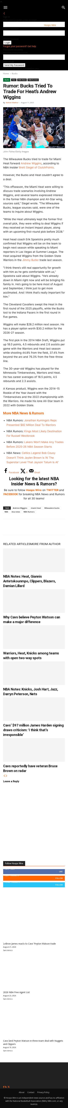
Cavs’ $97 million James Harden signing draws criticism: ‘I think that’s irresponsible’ (33, 730)
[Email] (49, 527)
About (21, 1092)
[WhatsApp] (29, 527)
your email (8, 61)
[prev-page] (4, 775)
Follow (59, 878)
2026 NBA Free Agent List (16, 992)
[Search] (63, 7)
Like (61, 871)
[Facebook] (8, 527)
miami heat (36, 508)
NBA (6, 512)
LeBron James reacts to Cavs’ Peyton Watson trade (29, 943)
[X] (18, 527)
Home (6, 73)
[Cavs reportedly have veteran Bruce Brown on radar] (34, 750)
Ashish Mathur (12, 102)
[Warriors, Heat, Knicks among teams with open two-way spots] (34, 637)
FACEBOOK (10, 494)
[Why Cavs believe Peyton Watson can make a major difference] (34, 601)
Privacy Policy (43, 1092)
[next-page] (6, 775)
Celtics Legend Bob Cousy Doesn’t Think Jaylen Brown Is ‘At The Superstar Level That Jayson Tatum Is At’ (32, 457)
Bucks (15, 73)
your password (10, 38)
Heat (13, 80)
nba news (16, 512)
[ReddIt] (39, 527)
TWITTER (52, 490)
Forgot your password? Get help (19, 46)
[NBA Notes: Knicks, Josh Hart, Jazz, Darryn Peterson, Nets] (34, 673)
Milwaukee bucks (52, 508)
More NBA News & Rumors (23, 413)
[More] (60, 527)
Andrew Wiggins (31, 163)
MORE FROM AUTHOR (45, 544)
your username (11, 28)
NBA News (22, 80)
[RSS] (6, 1087)
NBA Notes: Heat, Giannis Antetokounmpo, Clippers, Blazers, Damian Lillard (29, 581)
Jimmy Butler (30, 260)
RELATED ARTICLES (16, 544)
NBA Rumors (33, 80)
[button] (5, 7)
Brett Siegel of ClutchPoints (36, 167)
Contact (30, 1092)
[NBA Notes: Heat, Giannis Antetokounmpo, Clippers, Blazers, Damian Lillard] (34, 560)
